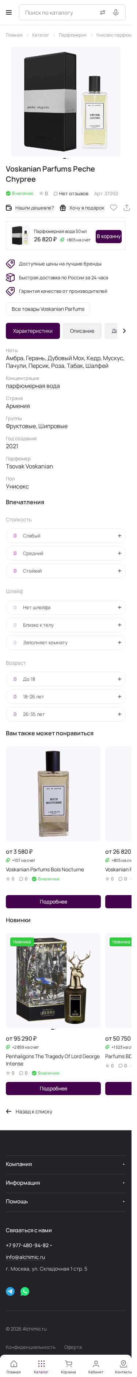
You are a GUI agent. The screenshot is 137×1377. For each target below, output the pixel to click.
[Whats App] (24, 1291)
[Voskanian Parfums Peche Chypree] (66, 101)
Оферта (73, 1347)
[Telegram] (10, 1291)
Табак (75, 366)
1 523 (118, 1047)
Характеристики (33, 330)
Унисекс (17, 486)
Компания (19, 1164)
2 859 (19, 1047)
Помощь (17, 1201)
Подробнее (53, 901)
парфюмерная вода (33, 386)
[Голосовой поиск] (117, 12)
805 (72, 239)
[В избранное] (113, 207)
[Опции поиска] (101, 12)
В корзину (109, 236)
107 (17, 860)
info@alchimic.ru (25, 1256)
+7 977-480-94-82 (27, 1245)
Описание (82, 330)
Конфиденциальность (31, 1347)
